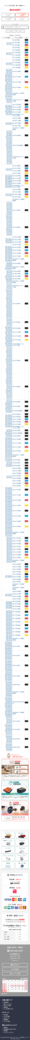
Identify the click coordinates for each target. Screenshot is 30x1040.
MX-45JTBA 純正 (16, 328)
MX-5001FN (8, 426)
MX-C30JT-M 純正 (17, 123)
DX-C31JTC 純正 (16, 168)
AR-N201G (8, 411)
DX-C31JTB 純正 (16, 165)
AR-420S (9, 224)
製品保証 (6, 1007)
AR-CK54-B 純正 (16, 462)
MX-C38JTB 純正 (16, 263)
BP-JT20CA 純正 (16, 52)
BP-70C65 (9, 640)
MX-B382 (9, 263)
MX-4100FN (8, 418)
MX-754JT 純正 (16, 729)
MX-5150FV (8, 519)
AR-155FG (9, 99)
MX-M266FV (8, 664)
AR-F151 (9, 101)
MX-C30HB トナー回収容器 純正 (18, 128)
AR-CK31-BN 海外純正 (18, 145)
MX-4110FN (8, 438)
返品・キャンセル (8, 1004)
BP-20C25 (9, 53)
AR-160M (9, 134)
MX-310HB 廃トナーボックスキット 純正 (18, 186)
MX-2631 (9, 538)
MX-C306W (8, 242)
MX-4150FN (8, 506)
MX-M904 (9, 749)
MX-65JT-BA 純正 (17, 591)
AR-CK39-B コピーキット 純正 (18, 286)
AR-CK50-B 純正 (16, 406)
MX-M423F (8, 690)
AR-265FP (9, 361)
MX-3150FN (8, 493)
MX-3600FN (8, 415)
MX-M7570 (8, 733)
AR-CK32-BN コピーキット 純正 (18, 157)
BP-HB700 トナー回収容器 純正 (18, 639)
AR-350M (9, 218)
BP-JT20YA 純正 (16, 57)
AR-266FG (9, 369)
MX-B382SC (8, 268)
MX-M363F (8, 685)
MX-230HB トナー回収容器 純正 (18, 93)
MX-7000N (8, 607)
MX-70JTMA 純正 (17, 606)
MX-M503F (8, 693)
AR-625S (9, 322)
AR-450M (9, 231)
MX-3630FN (8, 499)
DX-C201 (9, 43)
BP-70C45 (9, 635)
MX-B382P (8, 265)
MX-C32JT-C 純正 (17, 192)
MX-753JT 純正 (16, 721)
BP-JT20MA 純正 (16, 55)
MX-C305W (8, 239)
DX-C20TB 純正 (16, 40)
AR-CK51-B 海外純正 (17, 433)
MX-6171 (9, 561)
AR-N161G (8, 406)
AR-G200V (9, 465)
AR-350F (9, 213)
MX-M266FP (8, 661)
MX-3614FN (8, 96)
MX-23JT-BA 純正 (17, 71)
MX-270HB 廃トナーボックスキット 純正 (18, 115)
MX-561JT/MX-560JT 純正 (18, 702)
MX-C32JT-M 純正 (17, 194)
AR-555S (9, 319)
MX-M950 (9, 741)
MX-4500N (8, 340)
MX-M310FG (8, 651)
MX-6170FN (8, 532)
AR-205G (9, 147)
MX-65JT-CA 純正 (17, 594)
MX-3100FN (8, 186)
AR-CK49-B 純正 (16, 401)
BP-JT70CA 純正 (16, 615)
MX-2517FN (8, 80)
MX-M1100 (8, 736)
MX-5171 (9, 556)
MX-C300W (8, 123)
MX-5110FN (8, 449)
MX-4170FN (8, 511)
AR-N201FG (8, 408)
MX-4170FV (8, 514)
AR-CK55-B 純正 (16, 465)
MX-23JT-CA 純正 (17, 76)
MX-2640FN (8, 250)
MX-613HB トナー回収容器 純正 (18, 561)
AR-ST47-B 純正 (16, 360)
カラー (13, 31)
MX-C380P (8, 279)
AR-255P (9, 354)
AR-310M (9, 205)
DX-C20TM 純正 (16, 45)
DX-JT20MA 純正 (17, 65)
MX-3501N (8, 335)
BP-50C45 (9, 616)
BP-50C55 (9, 619)
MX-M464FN (8, 704)
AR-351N (9, 301)
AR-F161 (9, 150)
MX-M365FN (8, 698)
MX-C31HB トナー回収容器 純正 (18, 267)
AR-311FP (9, 290)
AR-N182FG (8, 433)
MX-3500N (8, 330)
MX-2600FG (8, 178)
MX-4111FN (8, 441)
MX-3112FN (8, 85)
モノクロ (8, 31)
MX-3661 (9, 546)
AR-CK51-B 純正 (16, 430)
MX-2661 (9, 477)
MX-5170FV (8, 524)
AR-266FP (9, 372)
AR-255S (9, 356)
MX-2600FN (8, 181)
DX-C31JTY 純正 (16, 173)
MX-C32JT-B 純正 (17, 189)
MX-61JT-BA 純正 (17, 468)
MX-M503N (8, 695)
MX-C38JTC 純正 (16, 273)
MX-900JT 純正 (16, 747)
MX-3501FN (8, 333)
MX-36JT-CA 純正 (17, 250)
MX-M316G (8, 672)
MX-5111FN (8, 451)
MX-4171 (9, 551)
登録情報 (6, 1019)
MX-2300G (8, 108)
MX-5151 (9, 553)
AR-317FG (9, 390)
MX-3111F (9, 83)
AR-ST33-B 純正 (16, 210)
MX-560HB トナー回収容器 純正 (18, 713)
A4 (18, 31)
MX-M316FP (8, 666)
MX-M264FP (8, 648)
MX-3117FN (8, 91)
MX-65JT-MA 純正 (17, 596)
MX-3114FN (8, 88)
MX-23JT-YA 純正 (17, 87)
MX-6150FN (8, 527)
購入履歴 (6, 1014)
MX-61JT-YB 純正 (17, 485)
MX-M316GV (8, 674)
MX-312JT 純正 (16, 646)
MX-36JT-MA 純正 (17, 253)
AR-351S (9, 303)
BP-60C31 (9, 627)
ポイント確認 (7, 1021)
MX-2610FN (8, 247)
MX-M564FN (8, 711)
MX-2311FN (8, 75)
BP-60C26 (9, 624)
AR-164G (9, 401)
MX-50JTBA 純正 (16, 414)
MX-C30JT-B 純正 (17, 118)
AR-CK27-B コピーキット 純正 (18, 100)
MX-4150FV (8, 509)
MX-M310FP (8, 653)
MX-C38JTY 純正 (16, 278)
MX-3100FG (8, 184)
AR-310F (9, 203)
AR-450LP (9, 229)
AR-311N (9, 293)
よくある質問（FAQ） (9, 1008)
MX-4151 (9, 548)
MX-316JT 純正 (16, 676)
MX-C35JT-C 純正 (17, 239)
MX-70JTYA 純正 (16, 609)
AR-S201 (9, 160)
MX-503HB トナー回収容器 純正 (18, 692)
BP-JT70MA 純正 (16, 618)
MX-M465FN (8, 706)
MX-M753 (9, 722)
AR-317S (9, 398)
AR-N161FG (8, 403)
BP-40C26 (9, 611)
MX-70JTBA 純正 (16, 601)
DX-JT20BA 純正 (16, 60)
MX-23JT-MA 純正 (17, 82)
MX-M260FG (8, 643)
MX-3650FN (8, 501)
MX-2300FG (8, 106)
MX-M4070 (8, 701)
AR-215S (9, 287)
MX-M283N (8, 682)
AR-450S (9, 234)
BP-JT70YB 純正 (16, 635)
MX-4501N (8, 345)
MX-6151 (9, 559)
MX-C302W (8, 195)
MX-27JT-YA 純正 (17, 112)
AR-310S (9, 208)
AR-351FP (9, 298)
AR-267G (9, 385)
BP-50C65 (9, 622)
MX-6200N (8, 605)
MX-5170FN (8, 522)
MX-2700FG (8, 111)
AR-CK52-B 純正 (16, 436)
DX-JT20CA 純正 (16, 62)
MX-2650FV (8, 491)
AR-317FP (9, 392)
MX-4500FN (8, 338)
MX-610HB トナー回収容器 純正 (18, 532)
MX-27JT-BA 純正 (17, 104)
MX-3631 (9, 543)
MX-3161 (9, 540)
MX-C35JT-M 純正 (17, 242)
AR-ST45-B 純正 (16, 322)
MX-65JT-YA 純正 (17, 599)
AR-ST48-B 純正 (16, 386)
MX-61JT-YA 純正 (17, 475)
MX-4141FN (8, 446)
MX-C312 (9, 274)
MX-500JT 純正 (16, 684)
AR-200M (9, 142)
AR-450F (9, 226)
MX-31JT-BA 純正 (17, 175)
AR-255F (9, 349)
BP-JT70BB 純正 (16, 625)
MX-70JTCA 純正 (16, 603)
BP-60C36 (9, 629)
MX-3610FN (8, 257)
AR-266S (9, 377)
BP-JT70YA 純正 (16, 621)
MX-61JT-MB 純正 (17, 483)
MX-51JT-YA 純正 (17, 451)
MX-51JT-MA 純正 (17, 447)
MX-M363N (8, 688)
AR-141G (9, 132)
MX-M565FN (8, 714)
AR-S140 (9, 155)
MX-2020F (9, 70)
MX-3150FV (8, 496)
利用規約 (6, 1030)
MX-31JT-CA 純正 (17, 178)
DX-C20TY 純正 (16, 47)
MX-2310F (9, 73)
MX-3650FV (8, 504)
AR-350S (9, 221)
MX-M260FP (8, 645)
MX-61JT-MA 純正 (17, 473)
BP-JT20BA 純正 (16, 50)
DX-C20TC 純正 (16, 42)
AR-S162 (9, 157)
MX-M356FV (8, 679)
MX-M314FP (8, 656)
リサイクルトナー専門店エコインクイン (20, 1038)
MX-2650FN (8, 576)
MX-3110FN (8, 252)
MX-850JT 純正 (16, 739)
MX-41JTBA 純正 (16, 416)
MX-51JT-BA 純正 (17, 439)
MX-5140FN (8, 454)
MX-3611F (9, 93)
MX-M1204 (8, 747)
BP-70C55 (9, 637)
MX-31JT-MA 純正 (17, 180)
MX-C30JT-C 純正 (17, 120)
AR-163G (9, 139)
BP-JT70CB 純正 (16, 628)
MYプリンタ (6, 1018)
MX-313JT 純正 (16, 655)
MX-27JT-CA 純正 (17, 107)
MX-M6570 (8, 728)
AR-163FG (9, 137)
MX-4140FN (8, 444)
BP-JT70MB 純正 (16, 631)
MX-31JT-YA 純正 (17, 183)
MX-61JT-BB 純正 (17, 478)
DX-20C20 (9, 63)
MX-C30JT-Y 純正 (17, 125)
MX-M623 (9, 720)
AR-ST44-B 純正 (16, 303)
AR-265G (9, 364)
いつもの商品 (7, 1016)
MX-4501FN (8, 343)
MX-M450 (9, 316)
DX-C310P (9, 169)
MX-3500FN (8, 327)
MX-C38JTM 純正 (17, 276)
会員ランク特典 (7, 1005)
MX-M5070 (8, 709)
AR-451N (9, 308)
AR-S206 (9, 163)
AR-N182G (8, 435)
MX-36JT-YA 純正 (17, 256)
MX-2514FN (8, 78)
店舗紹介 (6, 1027)
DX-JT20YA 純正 (16, 67)
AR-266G (9, 374)
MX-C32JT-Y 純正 (17, 197)
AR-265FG (9, 359)
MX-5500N (8, 602)
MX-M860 (9, 739)
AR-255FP (9, 351)
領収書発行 (6, 1002)
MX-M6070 (8, 717)
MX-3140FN (8, 255)
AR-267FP (9, 382)
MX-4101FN (8, 421)
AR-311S (9, 295)
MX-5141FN (8, 456)
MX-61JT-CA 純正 (17, 470)
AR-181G (9, 430)
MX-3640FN (8, 260)
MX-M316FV (8, 669)
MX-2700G (8, 114)
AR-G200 (9, 463)
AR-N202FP (8, 460)
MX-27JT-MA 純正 (17, 109)
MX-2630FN (8, 488)
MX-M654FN (8, 725)
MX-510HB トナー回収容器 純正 (18, 455)
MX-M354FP (8, 658)
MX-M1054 (8, 744)
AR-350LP (9, 216)
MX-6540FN (8, 595)
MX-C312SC (8, 276)
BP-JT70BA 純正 (16, 611)
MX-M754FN (8, 730)
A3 (23, 31)
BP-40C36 (9, 614)
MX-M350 (9, 314)
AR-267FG (9, 380)
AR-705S (9, 324)
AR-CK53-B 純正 (16, 460)
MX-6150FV (8, 530)
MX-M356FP (8, 677)
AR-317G (9, 395)
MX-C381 (9, 282)
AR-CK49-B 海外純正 (17, 410)
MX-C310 (9, 271)
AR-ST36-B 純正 (16, 227)
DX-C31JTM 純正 (17, 170)
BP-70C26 (9, 632)
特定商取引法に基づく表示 (10, 1029)
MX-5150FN (8, 517)
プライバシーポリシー (9, 1032)
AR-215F (9, 285)
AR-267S (9, 387)
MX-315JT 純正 (16, 665)
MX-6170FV (8, 535)
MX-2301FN (8, 176)
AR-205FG (9, 145)
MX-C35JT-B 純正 (17, 237)
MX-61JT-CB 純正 (17, 480)
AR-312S (9, 211)
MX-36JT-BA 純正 (17, 247)
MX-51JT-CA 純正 (17, 443)
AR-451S (9, 311)
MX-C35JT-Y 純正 (17, 244)
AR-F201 (9, 152)
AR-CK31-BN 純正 (17, 135)
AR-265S (9, 367)
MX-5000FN (8, 423)
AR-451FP (9, 306)
